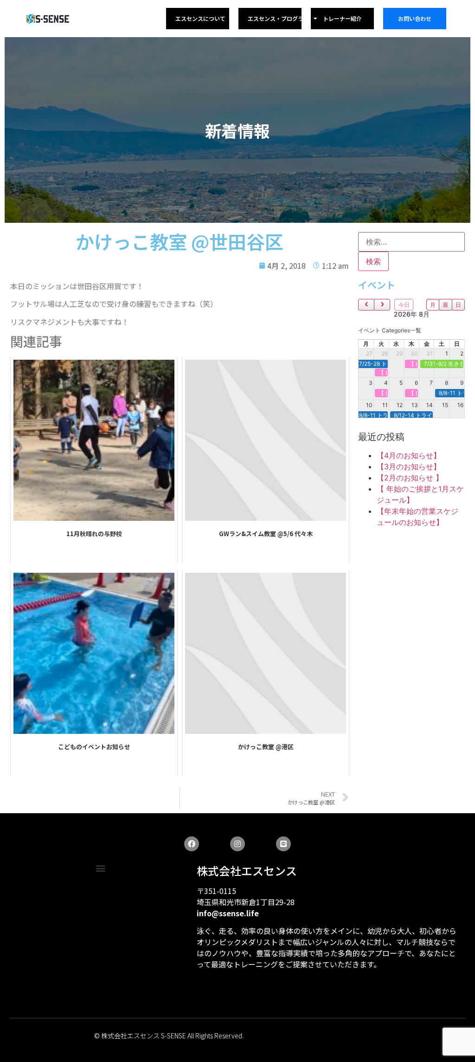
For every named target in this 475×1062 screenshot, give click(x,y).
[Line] (283, 843)
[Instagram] (237, 843)
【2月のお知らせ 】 (410, 477)
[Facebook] (191, 843)
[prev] (366, 305)
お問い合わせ (414, 18)
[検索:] (411, 242)
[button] (100, 868)
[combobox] (389, 330)
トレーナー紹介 (342, 18)
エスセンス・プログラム (278, 18)
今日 (404, 304)
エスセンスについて (200, 18)
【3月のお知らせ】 (409, 466)
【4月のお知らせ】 (409, 455)
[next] (382, 305)
